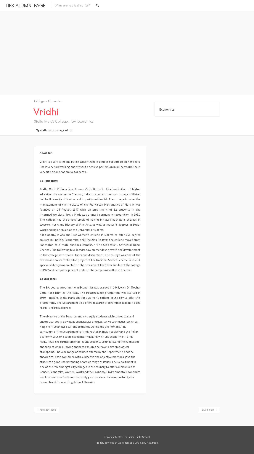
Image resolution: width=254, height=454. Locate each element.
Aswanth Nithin (48, 409)
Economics (55, 101)
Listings (39, 101)
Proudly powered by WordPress (112, 442)
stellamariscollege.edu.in (56, 130)
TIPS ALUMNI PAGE (25, 5)
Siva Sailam (208, 409)
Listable (139, 442)
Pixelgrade (152, 442)
